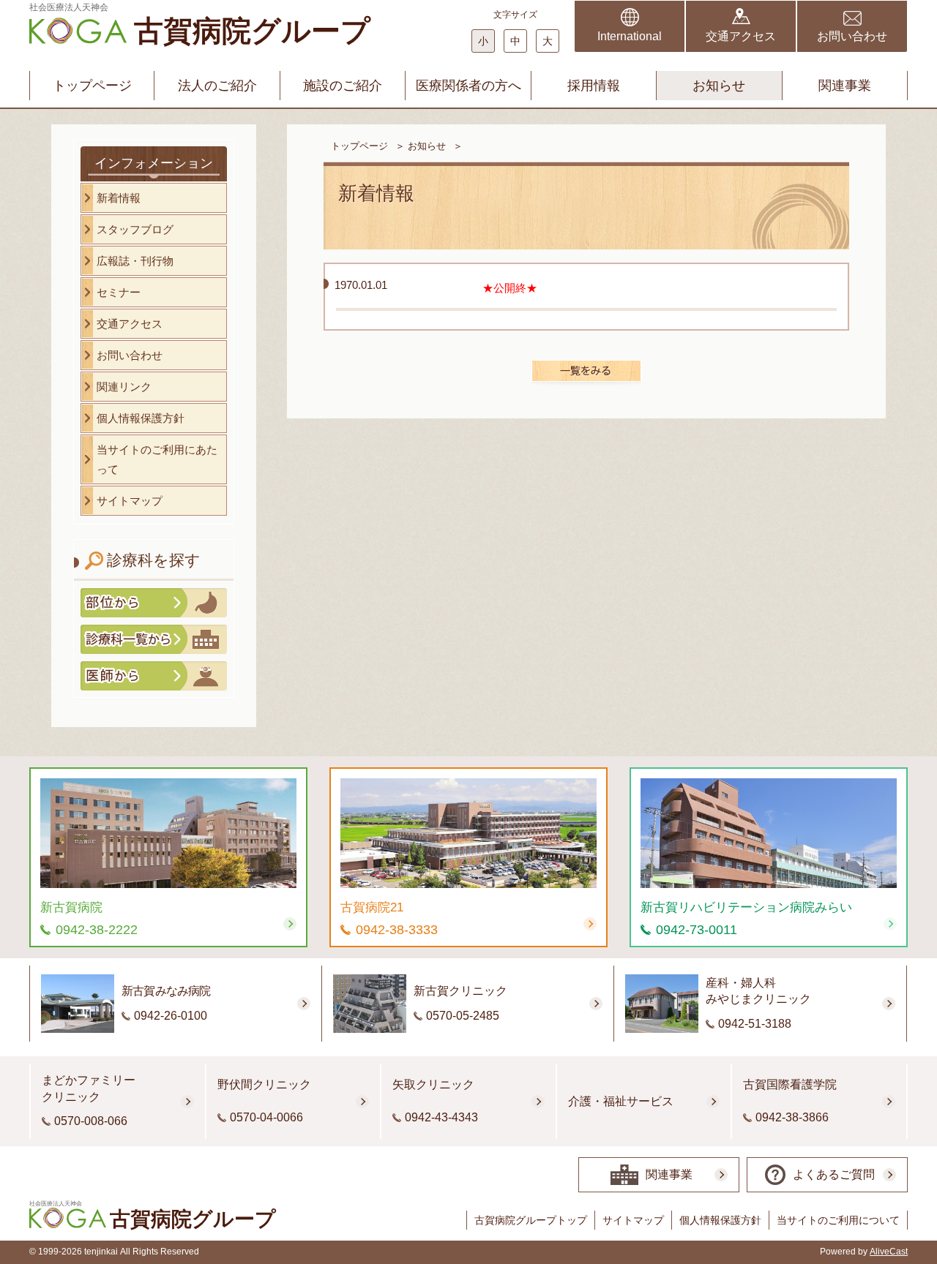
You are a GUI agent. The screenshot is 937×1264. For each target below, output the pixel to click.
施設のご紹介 (342, 85)
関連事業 (844, 85)
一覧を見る (586, 371)
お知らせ (719, 85)
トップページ (92, 85)
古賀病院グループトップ (530, 1220)
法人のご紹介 (217, 85)
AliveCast (889, 1251)
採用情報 (593, 85)
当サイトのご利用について (838, 1220)
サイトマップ (633, 1220)
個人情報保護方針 (720, 1220)
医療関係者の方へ (468, 85)
